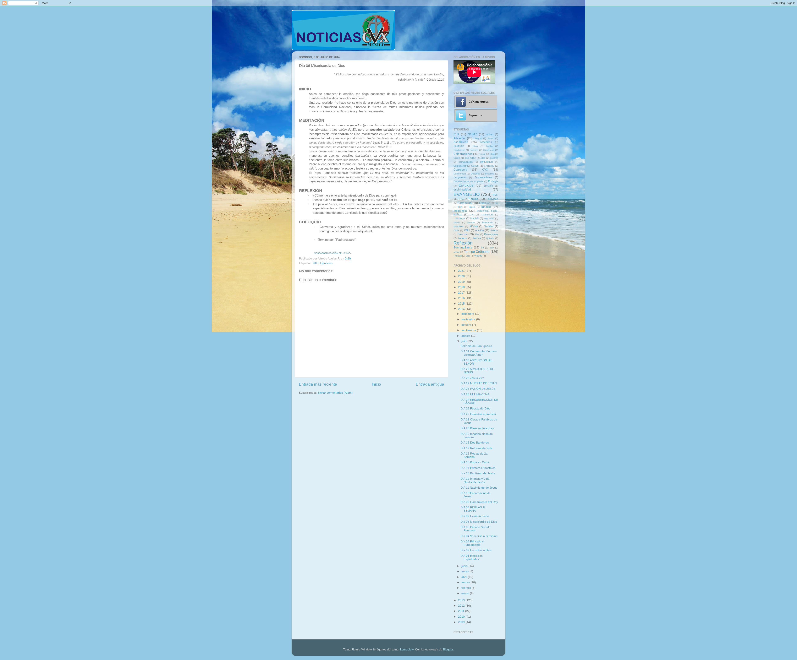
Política (477, 238)
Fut (496, 203)
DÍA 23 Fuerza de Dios (475, 408)
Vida (468, 255)
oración (479, 230)
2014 (462, 309)
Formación (464, 202)
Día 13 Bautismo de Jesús (478, 473)
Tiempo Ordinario (477, 251)
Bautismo (459, 146)
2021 (462, 270)
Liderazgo (459, 218)
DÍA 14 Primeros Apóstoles (478, 467)
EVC (495, 195)
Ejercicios (326, 263)
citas (482, 158)
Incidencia (460, 210)
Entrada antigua (430, 384)
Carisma (474, 150)
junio (464, 566)
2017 (462, 292)
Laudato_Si (487, 214)
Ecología (493, 181)
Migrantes (489, 218)
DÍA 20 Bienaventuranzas (477, 428)
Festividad (492, 199)
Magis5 (474, 218)
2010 (462, 616)
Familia (473, 198)
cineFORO (470, 158)
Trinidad (458, 255)
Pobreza (462, 238)
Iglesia (472, 207)
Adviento (459, 138)
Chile (492, 154)
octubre (466, 324)
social (456, 252)
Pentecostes (491, 234)
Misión (457, 222)
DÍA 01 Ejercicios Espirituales (472, 557)
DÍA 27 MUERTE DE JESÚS (479, 383)
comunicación (466, 162)
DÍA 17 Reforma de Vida (476, 448)
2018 (462, 287)
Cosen (475, 165)
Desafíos (475, 173)
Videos (478, 255)
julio (464, 341)
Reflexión (463, 243)
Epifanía (488, 185)
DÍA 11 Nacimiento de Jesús (479, 487)
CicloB (457, 158)
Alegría (478, 138)
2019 (462, 281)
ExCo (460, 199)
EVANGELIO (467, 194)
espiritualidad (462, 189)
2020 (462, 276)
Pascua (462, 234)
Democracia (460, 173)
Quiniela (490, 238)
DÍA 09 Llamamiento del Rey (479, 502)
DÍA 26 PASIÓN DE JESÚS (478, 388)
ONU (467, 230)
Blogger (448, 649)
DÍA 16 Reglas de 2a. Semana (474, 455)
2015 (462, 303)
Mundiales (459, 226)
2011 (461, 611)
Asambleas (461, 142)
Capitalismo (459, 150)
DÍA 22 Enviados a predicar (478, 414)
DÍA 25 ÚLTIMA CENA (475, 394)
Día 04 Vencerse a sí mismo (479, 536)
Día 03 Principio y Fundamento (472, 543)
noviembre (468, 319)
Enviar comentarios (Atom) (335, 392)
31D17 (472, 134)
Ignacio (486, 206)
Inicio (376, 384)
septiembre (469, 330)
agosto (466, 335)
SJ (482, 247)
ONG (456, 230)
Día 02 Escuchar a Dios (476, 550)
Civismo (494, 158)
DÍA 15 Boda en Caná (475, 462)
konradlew (406, 649)
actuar (489, 134)
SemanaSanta (463, 247)
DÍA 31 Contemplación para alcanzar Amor (479, 353)
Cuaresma (460, 169)
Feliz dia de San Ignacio (476, 346)
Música (474, 226)
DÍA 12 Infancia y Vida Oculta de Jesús (475, 480)
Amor (490, 138)
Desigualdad (460, 177)
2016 (462, 298)
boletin (489, 146)
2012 (462, 605)
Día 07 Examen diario (475, 516)
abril (464, 577)
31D (315, 263)
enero (465, 593)
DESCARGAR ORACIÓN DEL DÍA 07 (332, 253)
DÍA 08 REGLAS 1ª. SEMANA (473, 509)
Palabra (494, 230)
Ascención (486, 142)
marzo (466, 582)
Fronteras (484, 203)
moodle (471, 222)
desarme (489, 173)
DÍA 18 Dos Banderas (475, 442)
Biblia (475, 146)
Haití (460, 207)
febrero (466, 587)
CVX (485, 169)
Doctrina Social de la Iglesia (468, 181)
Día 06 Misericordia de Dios (479, 521)
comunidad (486, 161)
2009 (462, 622)
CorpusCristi (460, 166)
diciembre (468, 313)
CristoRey (489, 166)
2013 (462, 600)
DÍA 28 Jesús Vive (472, 378)
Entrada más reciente (318, 384)
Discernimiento (483, 177)
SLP (492, 247)
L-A (471, 214)
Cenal (482, 154)
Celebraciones (463, 153)
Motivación (487, 222)
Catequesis (488, 150)
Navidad (489, 226)
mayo (465, 571)
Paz (477, 234)
